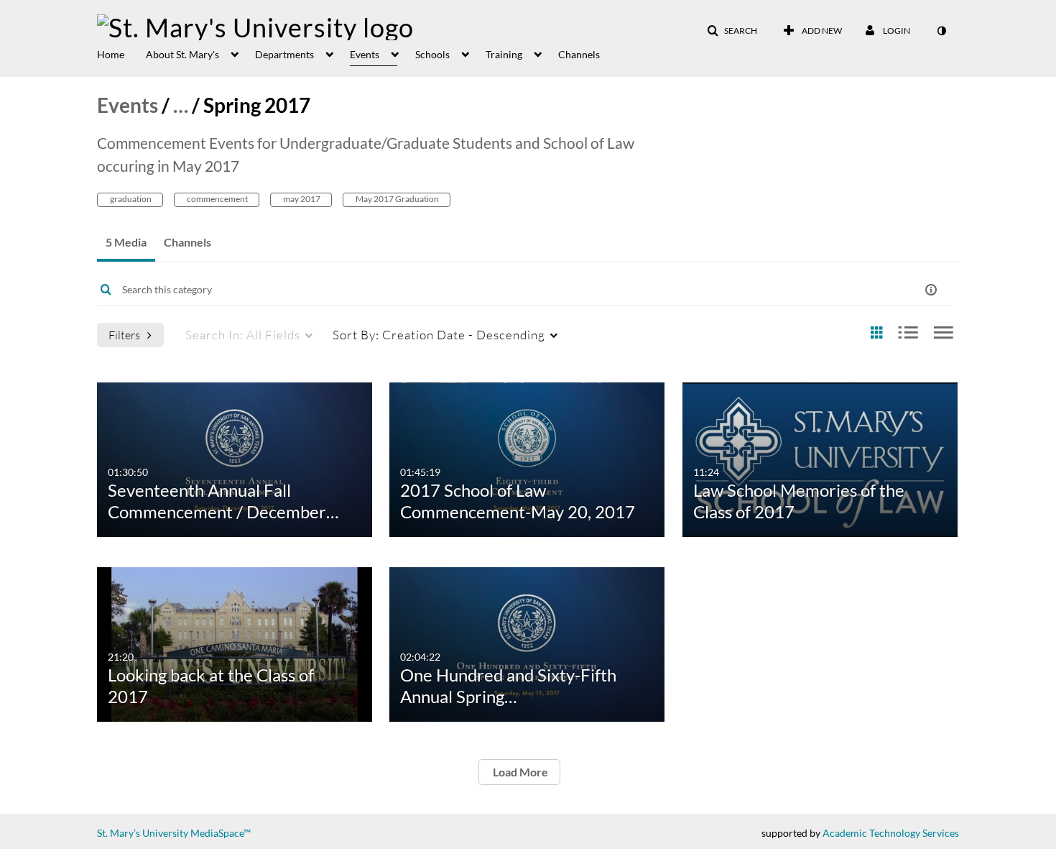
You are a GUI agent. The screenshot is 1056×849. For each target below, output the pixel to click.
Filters (124, 334)
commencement (216, 198)
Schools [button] (432, 54)
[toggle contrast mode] (941, 31)
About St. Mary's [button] (182, 54)
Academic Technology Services (891, 833)
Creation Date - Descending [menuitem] (439, 334)
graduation (130, 198)
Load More (519, 772)
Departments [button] (284, 54)
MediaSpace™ (220, 833)
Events (127, 105)
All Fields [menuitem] (242, 334)
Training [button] (504, 54)
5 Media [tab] (126, 242)
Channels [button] (579, 54)
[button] (732, 31)
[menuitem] (121, 53)
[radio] (876, 333)
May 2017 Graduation (396, 198)
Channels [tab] (187, 242)
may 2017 (301, 198)
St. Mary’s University (142, 833)
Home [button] (110, 54)
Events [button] (364, 54)
